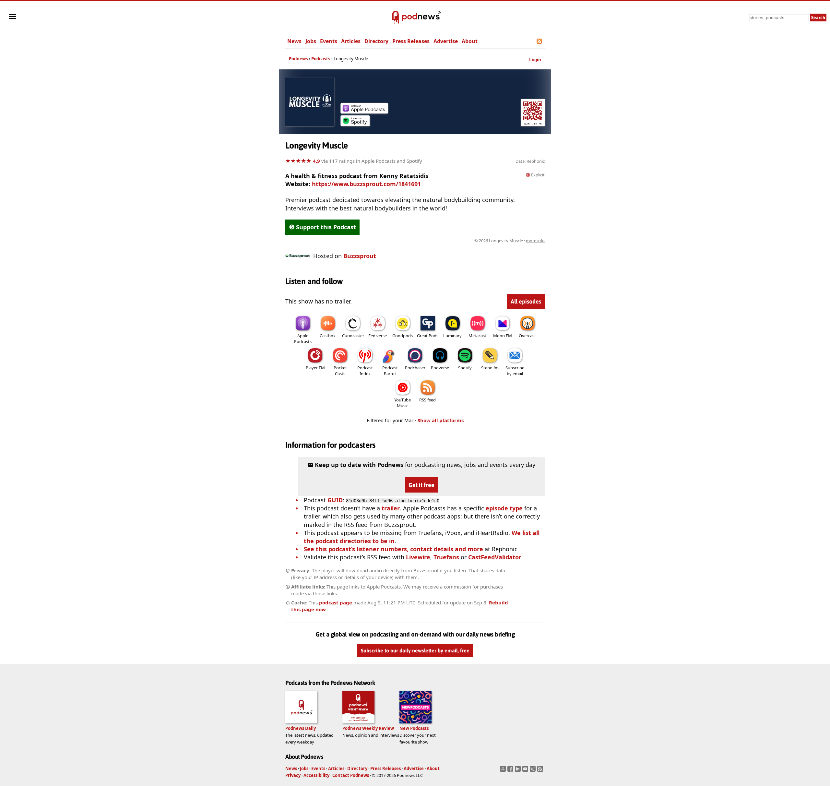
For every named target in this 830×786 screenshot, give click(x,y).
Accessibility (316, 775)
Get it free (421, 485)
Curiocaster (353, 336)
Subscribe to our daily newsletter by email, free (415, 650)
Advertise (445, 41)
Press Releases (411, 41)
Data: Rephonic (530, 161)
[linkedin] (518, 771)
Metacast (477, 336)
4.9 (316, 161)
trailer (391, 508)
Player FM (315, 368)
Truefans (446, 557)
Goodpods (402, 336)
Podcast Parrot (390, 370)
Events (328, 41)
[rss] (541, 771)
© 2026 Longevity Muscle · (509, 241)
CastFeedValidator (494, 557)
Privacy (293, 775)
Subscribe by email (514, 370)
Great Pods (427, 336)
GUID (335, 500)
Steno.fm (490, 368)
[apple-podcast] (364, 111)
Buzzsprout (359, 256)
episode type (504, 508)
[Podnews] (395, 17)
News (294, 41)
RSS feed (427, 400)
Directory (376, 41)
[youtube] (526, 771)
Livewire (418, 557)
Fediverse (377, 336)
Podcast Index (365, 370)
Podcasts (320, 59)
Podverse (440, 368)
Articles (351, 41)
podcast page (335, 602)
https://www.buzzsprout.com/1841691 (366, 184)
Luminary (452, 336)
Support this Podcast (326, 227)
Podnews (298, 59)
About (470, 41)
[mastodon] (503, 771)
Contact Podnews (350, 775)
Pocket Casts (340, 370)
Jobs (310, 41)
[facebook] (511, 771)
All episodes (526, 301)
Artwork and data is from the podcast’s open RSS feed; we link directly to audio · (442, 241)
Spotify (465, 368)
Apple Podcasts (303, 338)
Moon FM (502, 336)
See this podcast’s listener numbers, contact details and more (393, 549)
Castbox (328, 336)
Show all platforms (441, 420)
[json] (533, 771)
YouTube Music (402, 403)
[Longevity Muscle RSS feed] (540, 41)
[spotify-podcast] (355, 124)
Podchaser (415, 368)
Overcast (527, 336)
